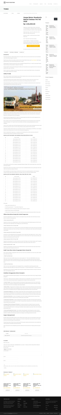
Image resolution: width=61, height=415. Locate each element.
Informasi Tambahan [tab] (14, 52)
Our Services (41, 413)
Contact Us (48, 413)
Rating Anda (6, 347)
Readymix (31, 49)
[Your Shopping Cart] (56, 8)
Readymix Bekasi (37, 49)
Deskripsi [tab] (6, 52)
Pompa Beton (25, 403)
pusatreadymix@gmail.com (37, 405)
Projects (45, 413)
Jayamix (46, 87)
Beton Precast (47, 83)
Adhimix (46, 79)
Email (5, 360)
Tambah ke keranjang (33, 45)
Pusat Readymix (34, 60)
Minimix (46, 89)
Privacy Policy (55, 413)
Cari (46, 17)
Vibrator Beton (47, 99)
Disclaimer (51, 413)
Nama (5, 356)
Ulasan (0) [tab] (22, 52)
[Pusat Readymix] (9, 2)
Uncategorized (47, 97)
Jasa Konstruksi (47, 85)
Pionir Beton (47, 91)
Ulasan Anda (6, 350)
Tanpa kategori (47, 95)
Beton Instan (47, 81)
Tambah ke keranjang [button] (8, 390)
